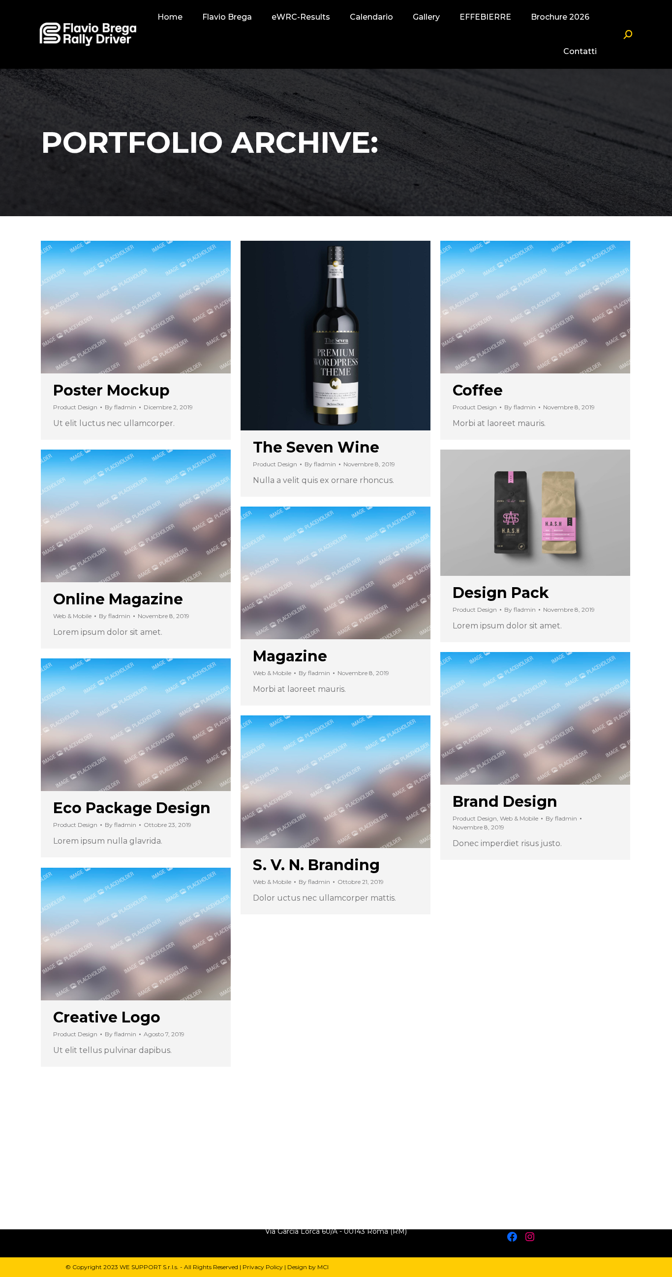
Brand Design (505, 802)
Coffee (478, 390)
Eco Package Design (132, 808)
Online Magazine (118, 599)
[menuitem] (170, 17)
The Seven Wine (316, 447)
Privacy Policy (263, 1267)
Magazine (290, 656)
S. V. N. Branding (316, 865)
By (120, 407)
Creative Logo (106, 1017)
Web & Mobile (72, 616)
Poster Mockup (111, 390)
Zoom (322, 335)
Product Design (75, 407)
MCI (323, 1267)
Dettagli (136, 307)
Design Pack (501, 593)
